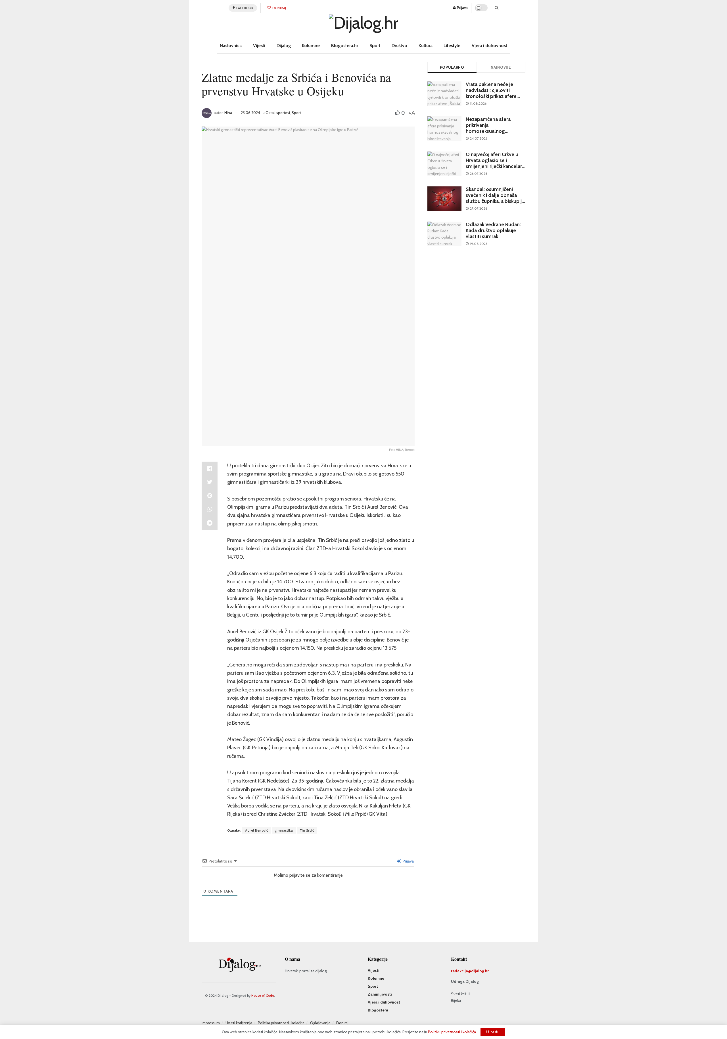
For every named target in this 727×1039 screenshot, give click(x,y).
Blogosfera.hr (344, 45)
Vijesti (259, 45)
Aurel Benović (256, 830)
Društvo (399, 45)
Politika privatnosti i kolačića (281, 1023)
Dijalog (284, 45)
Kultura (426, 45)
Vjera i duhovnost (489, 45)
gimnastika (284, 830)
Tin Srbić (307, 830)
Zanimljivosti (380, 994)
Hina (228, 112)
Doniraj (279, 8)
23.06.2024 (250, 112)
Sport (374, 45)
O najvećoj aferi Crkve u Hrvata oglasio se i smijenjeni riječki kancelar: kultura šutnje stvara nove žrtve (495, 166)
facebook (244, 8)
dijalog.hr (480, 970)
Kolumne (311, 45)
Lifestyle (452, 45)
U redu (493, 1032)
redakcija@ (461, 970)
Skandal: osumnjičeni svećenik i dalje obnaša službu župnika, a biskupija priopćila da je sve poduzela (495, 201)
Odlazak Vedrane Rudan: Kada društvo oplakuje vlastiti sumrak (493, 230)
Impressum (211, 1023)
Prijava (462, 7)
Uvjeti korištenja (238, 1023)
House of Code (262, 995)
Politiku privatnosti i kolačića (452, 1031)
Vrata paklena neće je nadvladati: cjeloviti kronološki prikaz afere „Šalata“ (491, 93)
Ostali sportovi (278, 112)
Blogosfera (378, 1010)
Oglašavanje (320, 1023)
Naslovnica (231, 45)
